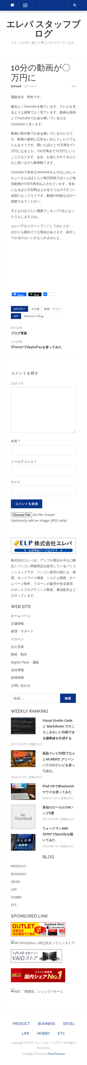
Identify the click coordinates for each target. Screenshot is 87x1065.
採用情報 (17, 677)
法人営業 (17, 646)
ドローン (17, 639)
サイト (16, 482)
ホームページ (20, 616)
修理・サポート (22, 631)
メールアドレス (23, 461)
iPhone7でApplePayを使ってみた (36, 347)
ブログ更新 (19, 333)
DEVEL (15, 881)
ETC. (14, 905)
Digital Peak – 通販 (25, 662)
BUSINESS (18, 874)
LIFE (14, 889)
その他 (35, 309)
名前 (15, 441)
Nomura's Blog (33, 316)
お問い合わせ (20, 685)
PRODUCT (18, 866)
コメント (17, 383)
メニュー (25, 5)
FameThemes (56, 1054)
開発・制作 (19, 654)
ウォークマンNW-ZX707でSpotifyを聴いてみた (57, 834)
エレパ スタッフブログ (43, 29)
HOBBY (16, 897)
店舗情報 (17, 623)
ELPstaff (16, 86)
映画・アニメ (52, 309)
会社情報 (17, 670)
